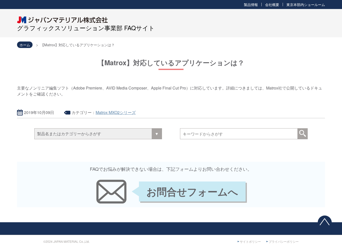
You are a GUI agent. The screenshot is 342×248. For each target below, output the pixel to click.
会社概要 (272, 4)
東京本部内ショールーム (305, 4)
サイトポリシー (250, 241)
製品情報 (251, 4)
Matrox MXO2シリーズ (116, 112)
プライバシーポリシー (284, 241)
